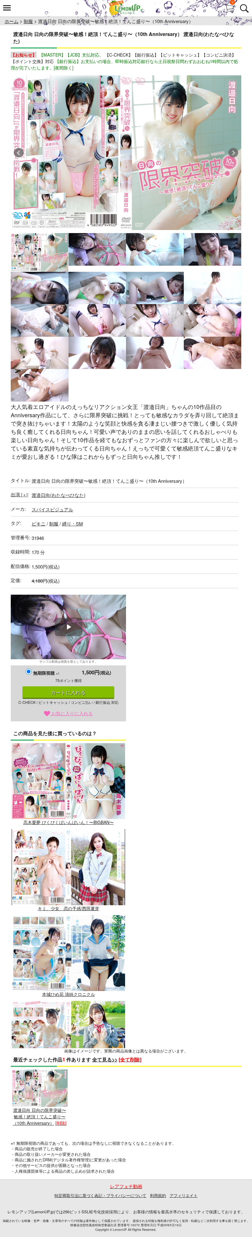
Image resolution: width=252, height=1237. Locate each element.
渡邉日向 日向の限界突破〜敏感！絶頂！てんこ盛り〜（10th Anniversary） (39, 1116)
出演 (19, 494)
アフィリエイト (184, 1195)
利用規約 (158, 1195)
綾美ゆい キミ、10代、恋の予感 (68, 1080)
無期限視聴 (46, 673)
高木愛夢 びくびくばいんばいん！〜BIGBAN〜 (68, 822)
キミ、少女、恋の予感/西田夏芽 (68, 908)
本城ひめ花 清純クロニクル (68, 994)
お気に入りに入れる (71, 713)
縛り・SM (72, 523)
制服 (28, 21)
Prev (19, 153)
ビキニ (38, 523)
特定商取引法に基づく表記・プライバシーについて (100, 1195)
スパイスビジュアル (52, 509)
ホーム (11, 21)
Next (233, 153)
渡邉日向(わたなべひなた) (58, 495)
